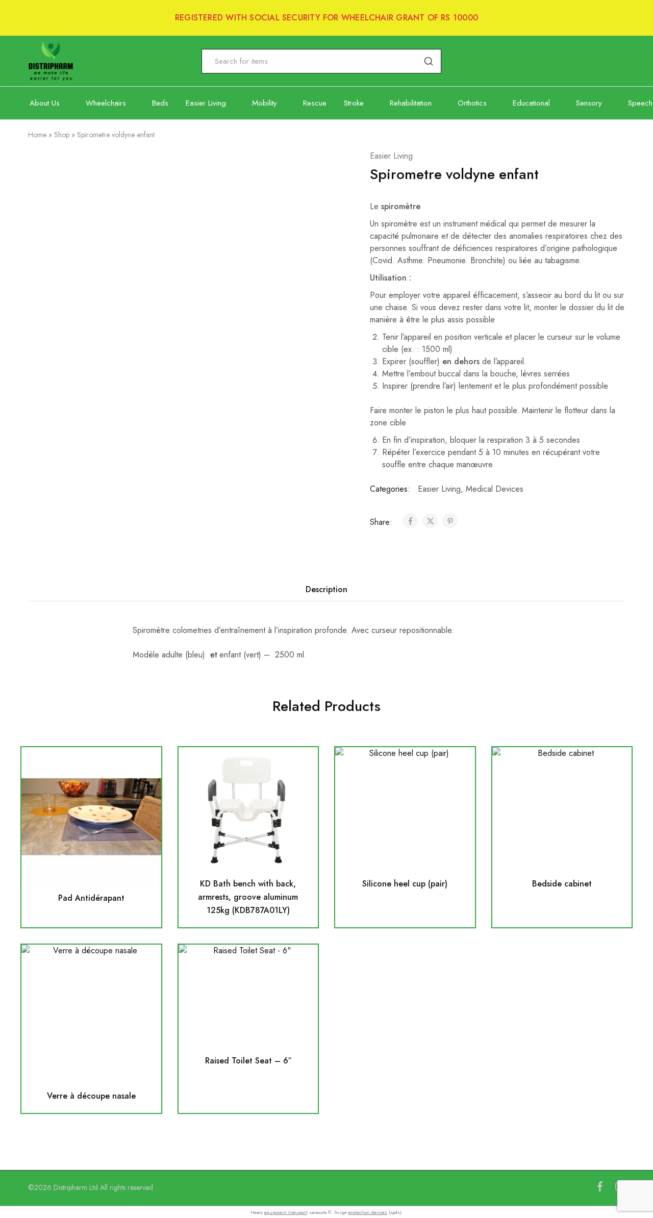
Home (37, 135)
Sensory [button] (589, 103)
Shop (61, 135)
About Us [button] (45, 103)
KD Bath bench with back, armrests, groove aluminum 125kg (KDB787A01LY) (248, 897)
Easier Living (391, 156)
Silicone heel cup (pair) (404, 884)
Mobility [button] (264, 103)
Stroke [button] (354, 103)
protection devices (367, 1212)
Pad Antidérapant (91, 898)
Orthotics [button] (472, 103)
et (213, 655)
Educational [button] (531, 103)
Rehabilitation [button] (411, 103)
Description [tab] (326, 589)
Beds (160, 103)
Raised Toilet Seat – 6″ (248, 1061)
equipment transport (286, 1212)
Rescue (314, 103)
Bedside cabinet (562, 884)
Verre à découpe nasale (91, 1096)
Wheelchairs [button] (106, 103)
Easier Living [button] (206, 103)
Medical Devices (494, 489)
